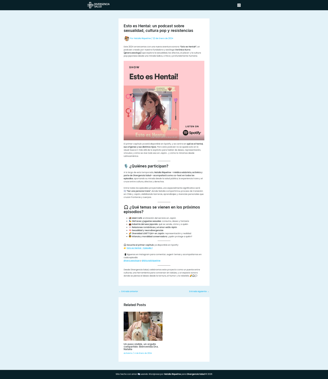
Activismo (128, 353)
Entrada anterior (128, 291)
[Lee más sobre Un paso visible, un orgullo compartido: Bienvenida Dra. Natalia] (143, 326)
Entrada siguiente (199, 291)
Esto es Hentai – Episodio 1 (140, 248)
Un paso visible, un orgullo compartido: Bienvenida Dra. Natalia (141, 347)
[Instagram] (239, 5)
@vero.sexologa (132, 260)
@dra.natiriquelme (151, 260)
